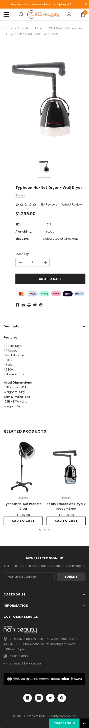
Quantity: (22, 254)
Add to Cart (23, 521)
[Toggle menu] (6, 14)
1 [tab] (40, 530)
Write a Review (71, 204)
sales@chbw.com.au (25, 663)
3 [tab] (49, 530)
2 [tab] (45, 530)
